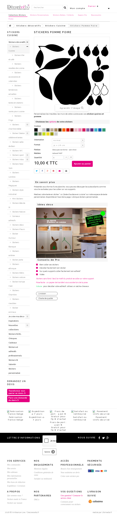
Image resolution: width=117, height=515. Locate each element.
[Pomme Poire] (71, 233)
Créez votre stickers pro (70, 476)
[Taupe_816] (52, 129)
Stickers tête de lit (17, 205)
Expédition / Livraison (16, 486)
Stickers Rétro (18, 273)
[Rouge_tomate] (67, 129)
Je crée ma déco (16, 316)
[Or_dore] (52, 133)
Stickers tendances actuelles (15, 89)
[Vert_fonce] (36, 133)
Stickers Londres (14, 175)
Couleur (37, 126)
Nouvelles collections (14, 327)
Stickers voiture (18, 277)
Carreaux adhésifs (14, 218)
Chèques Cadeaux (13, 340)
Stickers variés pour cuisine (16, 109)
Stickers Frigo (15, 118)
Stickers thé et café (16, 57)
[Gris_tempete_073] (48, 129)
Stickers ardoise (14, 253)
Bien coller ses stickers (49, 265)
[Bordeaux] (71, 129)
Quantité (38, 158)
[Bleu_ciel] (95, 129)
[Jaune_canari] (48, 133)
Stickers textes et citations (16, 100)
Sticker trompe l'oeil (17, 284)
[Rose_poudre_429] (75, 129)
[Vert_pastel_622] (44, 133)
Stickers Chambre (14, 292)
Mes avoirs (11, 468)
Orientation (39, 140)
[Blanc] (40, 129)
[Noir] (36, 129)
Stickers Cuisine (14, 48)
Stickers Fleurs (18, 229)
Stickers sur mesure (14, 503)
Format (37, 145)
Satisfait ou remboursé (43, 479)
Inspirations (14, 321)
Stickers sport (18, 155)
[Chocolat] (59, 129)
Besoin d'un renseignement (71, 469)
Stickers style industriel (16, 192)
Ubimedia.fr (107, 512)
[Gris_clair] (44, 129)
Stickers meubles (14, 301)
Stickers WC (17, 151)
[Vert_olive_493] (40, 133)
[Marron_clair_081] (56, 129)
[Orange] (63, 129)
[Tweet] (36, 171)
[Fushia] (83, 129)
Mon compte (77, 8)
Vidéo (42, 274)
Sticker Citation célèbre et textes (17, 135)
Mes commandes (13, 465)
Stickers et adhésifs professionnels (15, 351)
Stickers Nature (18, 212)
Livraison (42, 293)
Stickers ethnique (14, 266)
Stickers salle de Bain (16, 144)
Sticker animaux (13, 310)
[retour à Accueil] (10, 25)
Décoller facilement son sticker (53, 268)
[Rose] (79, 129)
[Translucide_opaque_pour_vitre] (56, 133)
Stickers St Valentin (13, 362)
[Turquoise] (103, 129)
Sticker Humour (13, 236)
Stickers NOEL (15, 334)
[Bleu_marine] (99, 129)
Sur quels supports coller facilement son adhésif (60, 271)
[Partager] (42, 171)
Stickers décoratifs (17, 42)
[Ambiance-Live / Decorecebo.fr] (18, 7)
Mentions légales (41, 469)
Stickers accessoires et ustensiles (15, 77)
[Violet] (91, 129)
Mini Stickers (17, 199)
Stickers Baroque (14, 244)
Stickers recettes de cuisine (16, 66)
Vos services (16, 461)
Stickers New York (16, 166)
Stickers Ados (18, 159)
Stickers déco (18, 225)
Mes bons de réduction (16, 482)
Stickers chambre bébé (15, 127)
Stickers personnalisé (14, 371)
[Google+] (47, 171)
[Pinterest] (53, 171)
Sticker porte (17, 260)
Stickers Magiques (14, 183)
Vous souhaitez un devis (70, 472)
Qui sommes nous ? (15, 495)
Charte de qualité (45, 298)
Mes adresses (12, 472)
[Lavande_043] (87, 129)
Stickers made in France (17, 499)
